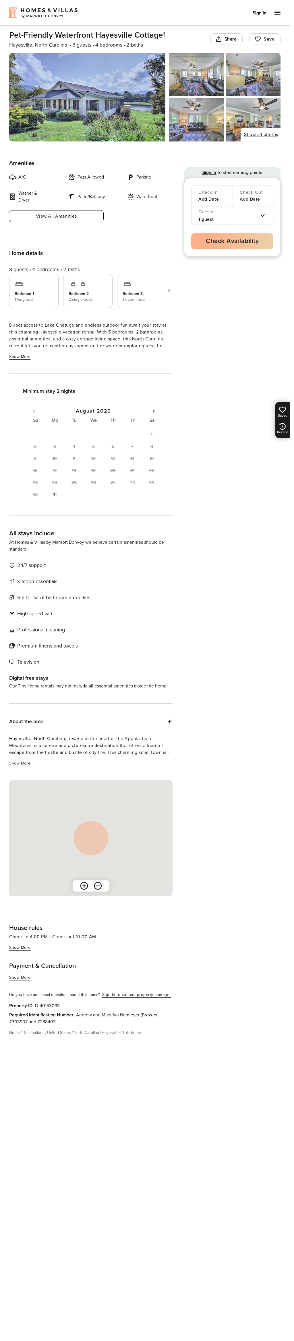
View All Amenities (56, 216)
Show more (20, 356)
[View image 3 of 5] (253, 74)
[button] (55, 495)
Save (269, 39)
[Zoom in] (84, 885)
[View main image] (87, 97)
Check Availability (232, 241)
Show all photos (261, 134)
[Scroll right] (169, 290)
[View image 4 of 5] (196, 119)
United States (59, 1032)
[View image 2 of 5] (196, 74)
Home (14, 1032)
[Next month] (153, 411)
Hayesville (111, 1032)
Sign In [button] (259, 13)
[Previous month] (34, 411)
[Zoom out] (97, 885)
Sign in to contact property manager (136, 994)
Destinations (33, 1032)
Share (231, 39)
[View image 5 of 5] (253, 119)
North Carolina (86, 1032)
